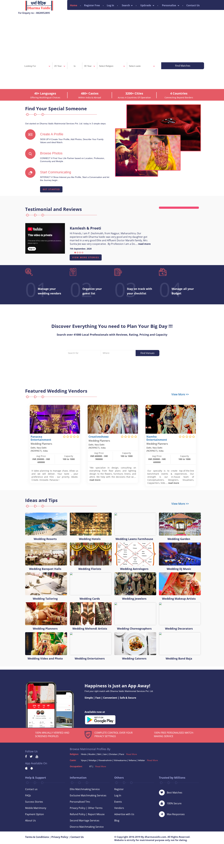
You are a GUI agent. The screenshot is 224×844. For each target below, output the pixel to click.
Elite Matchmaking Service (85, 789)
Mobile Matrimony (35, 808)
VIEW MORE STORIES (85, 257)
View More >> (180, 394)
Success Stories (34, 801)
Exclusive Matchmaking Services (88, 795)
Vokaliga (92, 760)
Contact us (31, 789)
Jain (105, 754)
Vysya (84, 760)
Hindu (84, 754)
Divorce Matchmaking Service (87, 826)
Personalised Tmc (80, 801)
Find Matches (182, 65)
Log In (110, 5)
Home (73, 5)
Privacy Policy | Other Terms (86, 808)
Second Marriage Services (84, 820)
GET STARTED (51, 189)
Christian (113, 754)
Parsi (121, 754)
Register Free (92, 5)
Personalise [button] (169, 5)
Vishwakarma (120, 760)
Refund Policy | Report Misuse (87, 814)
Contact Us (193, 5)
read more (144, 244)
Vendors (119, 808)
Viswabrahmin (105, 760)
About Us (30, 820)
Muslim (91, 754)
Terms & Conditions (37, 837)
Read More (131, 754)
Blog (116, 820)
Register (119, 789)
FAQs (28, 795)
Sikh (99, 754)
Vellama (132, 760)
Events (118, 801)
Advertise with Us (124, 814)
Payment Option (34, 814)
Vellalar (141, 760)
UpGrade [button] (146, 5)
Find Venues (147, 353)
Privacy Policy (59, 837)
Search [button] (126, 5)
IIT (90, 766)
